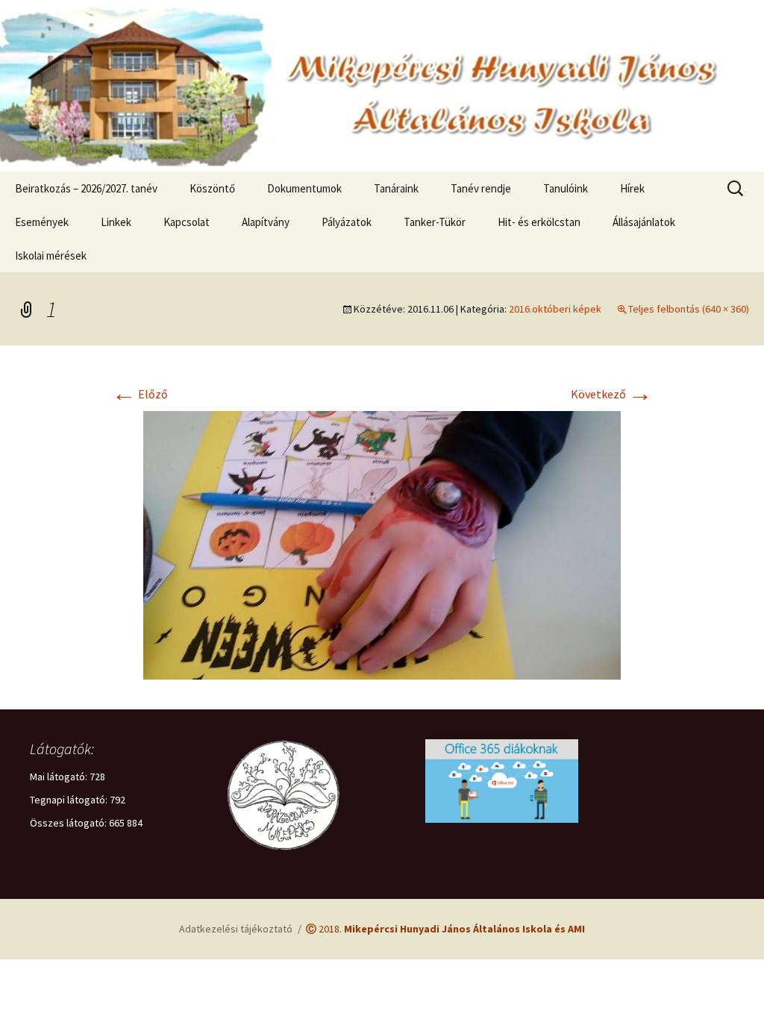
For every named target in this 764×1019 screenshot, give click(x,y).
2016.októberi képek (555, 309)
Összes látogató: (69, 823)
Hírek (632, 188)
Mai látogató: (60, 776)
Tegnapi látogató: (70, 799)
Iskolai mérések (51, 255)
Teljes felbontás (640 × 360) (688, 309)
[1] (382, 543)
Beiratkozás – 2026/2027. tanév (86, 188)
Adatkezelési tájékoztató (235, 928)
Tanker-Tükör (435, 222)
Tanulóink (565, 188)
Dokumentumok (304, 188)
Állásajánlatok (644, 222)
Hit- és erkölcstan (539, 222)
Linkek (116, 222)
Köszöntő (212, 188)
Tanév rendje (481, 188)
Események (42, 222)
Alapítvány (265, 222)
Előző (140, 393)
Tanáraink (396, 188)
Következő (611, 393)
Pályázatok (347, 222)
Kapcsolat (186, 222)
